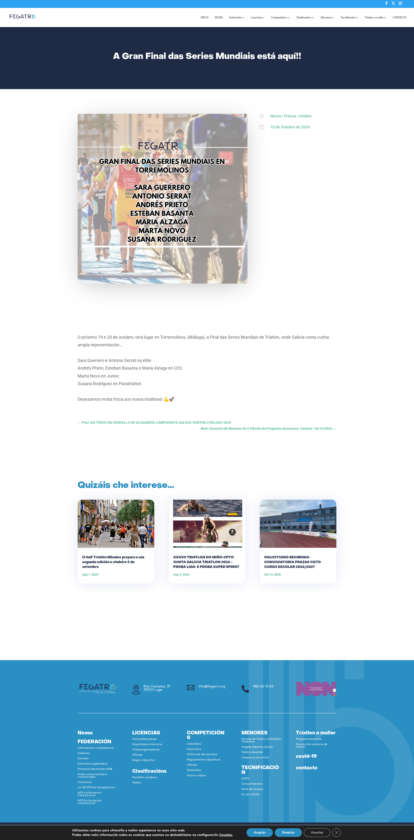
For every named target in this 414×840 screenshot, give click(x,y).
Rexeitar (288, 832)
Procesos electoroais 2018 (95, 769)
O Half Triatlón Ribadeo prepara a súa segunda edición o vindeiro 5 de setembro (113, 562)
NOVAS (218, 17)
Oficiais (137, 755)
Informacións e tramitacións (96, 748)
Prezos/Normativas (144, 739)
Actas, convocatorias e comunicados (92, 775)
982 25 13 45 (263, 686)
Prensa (290, 116)
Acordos (83, 758)
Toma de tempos (252, 789)
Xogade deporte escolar (257, 747)
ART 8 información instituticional (90, 802)
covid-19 (306, 756)
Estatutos (84, 753)
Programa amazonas (309, 739)
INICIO (204, 17)
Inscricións (194, 749)
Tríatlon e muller (374, 17)
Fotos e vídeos (196, 775)
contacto (306, 768)
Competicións (279, 17)
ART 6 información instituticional (90, 794)
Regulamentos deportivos (203, 760)
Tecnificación (347, 17)
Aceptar (260, 832)
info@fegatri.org (211, 686)
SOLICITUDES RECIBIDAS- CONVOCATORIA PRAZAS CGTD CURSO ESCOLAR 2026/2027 (292, 562)
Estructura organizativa (92, 764)
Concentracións (252, 784)
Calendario (194, 744)
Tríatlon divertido (252, 752)
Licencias (256, 17)
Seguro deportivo (143, 760)
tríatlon (305, 116)
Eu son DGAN (250, 794)
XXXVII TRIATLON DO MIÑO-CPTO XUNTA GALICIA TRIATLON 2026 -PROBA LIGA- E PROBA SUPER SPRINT (206, 562)
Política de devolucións (202, 754)
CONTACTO (399, 17)
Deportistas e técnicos (147, 744)
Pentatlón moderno (144, 777)
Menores (326, 17)
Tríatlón (137, 783)
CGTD (245, 778)
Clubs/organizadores (146, 750)
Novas (275, 116)
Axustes (225, 835)
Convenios (85, 782)
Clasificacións (303, 17)
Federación (235, 17)
